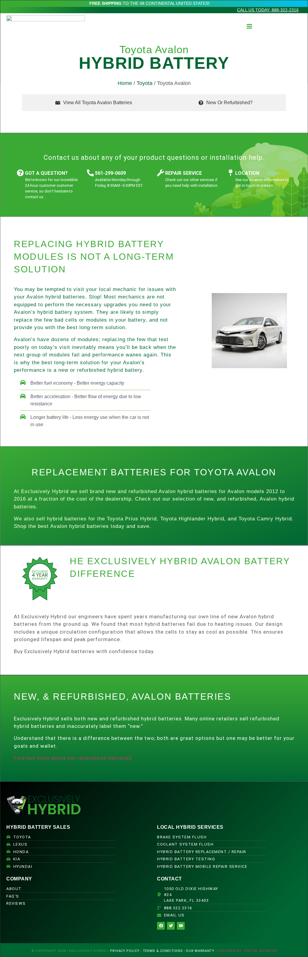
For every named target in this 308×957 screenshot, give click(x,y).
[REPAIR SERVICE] (160, 172)
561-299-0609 (110, 173)
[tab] (93, 102)
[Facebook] (161, 926)
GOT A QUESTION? (46, 173)
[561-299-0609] (90, 172)
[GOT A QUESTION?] (20, 172)
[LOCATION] (230, 172)
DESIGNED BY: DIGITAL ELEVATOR (247, 951)
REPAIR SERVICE (183, 173)
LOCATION (247, 173)
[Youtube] (181, 926)
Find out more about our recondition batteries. (73, 758)
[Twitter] (171, 926)
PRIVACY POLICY (125, 951)
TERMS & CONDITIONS (163, 951)
